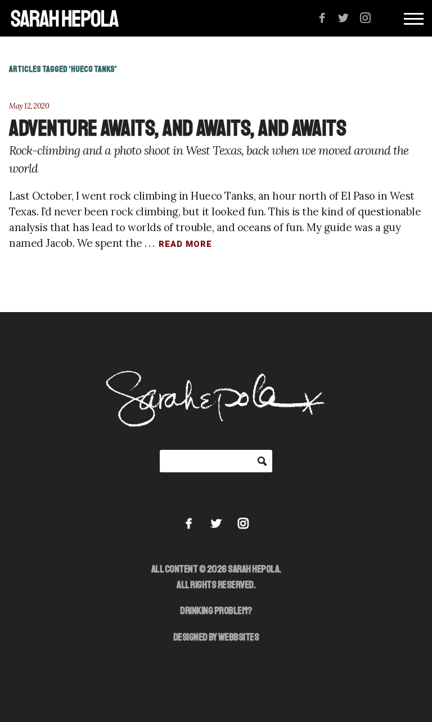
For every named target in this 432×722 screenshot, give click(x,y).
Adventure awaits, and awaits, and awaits (177, 128)
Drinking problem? (216, 610)
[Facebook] (322, 18)
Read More (185, 244)
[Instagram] (365, 18)
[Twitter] (343, 18)
